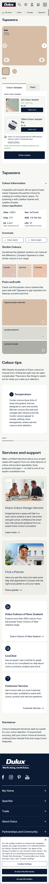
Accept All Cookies (24, 879)
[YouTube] (27, 777)
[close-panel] (45, 4)
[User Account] (32, 4)
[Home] (3, 12)
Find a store (24, 155)
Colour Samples (14, 87)
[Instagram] (11, 777)
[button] (13, 240)
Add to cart (32, 110)
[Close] (45, 840)
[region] (24, 860)
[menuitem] (8, 791)
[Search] (19, 4)
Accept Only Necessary (24, 871)
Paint (32, 87)
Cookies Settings (24, 864)
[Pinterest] (19, 777)
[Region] (25, 4)
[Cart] (39, 4)
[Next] (44, 45)
